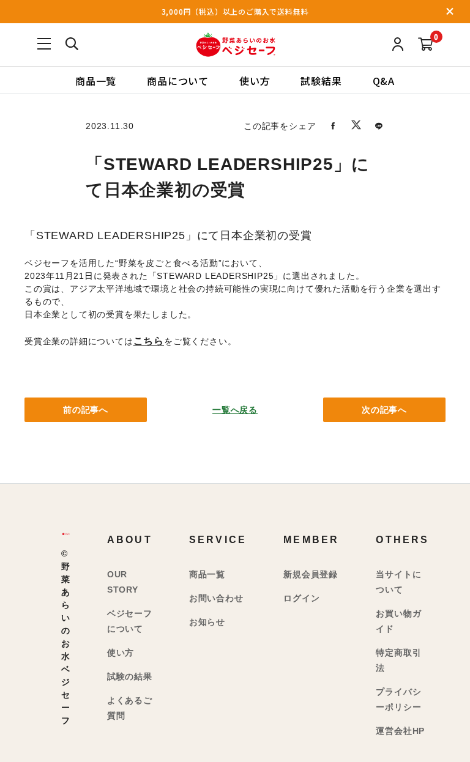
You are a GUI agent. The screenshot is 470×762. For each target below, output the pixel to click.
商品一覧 (95, 80)
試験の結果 (129, 676)
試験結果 (320, 80)
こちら (148, 341)
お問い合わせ (216, 598)
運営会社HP (400, 731)
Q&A (384, 80)
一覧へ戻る (235, 410)
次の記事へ (384, 410)
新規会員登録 (310, 574)
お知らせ (207, 622)
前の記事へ (85, 410)
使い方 (254, 80)
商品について (178, 80)
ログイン (301, 598)
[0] (425, 45)
